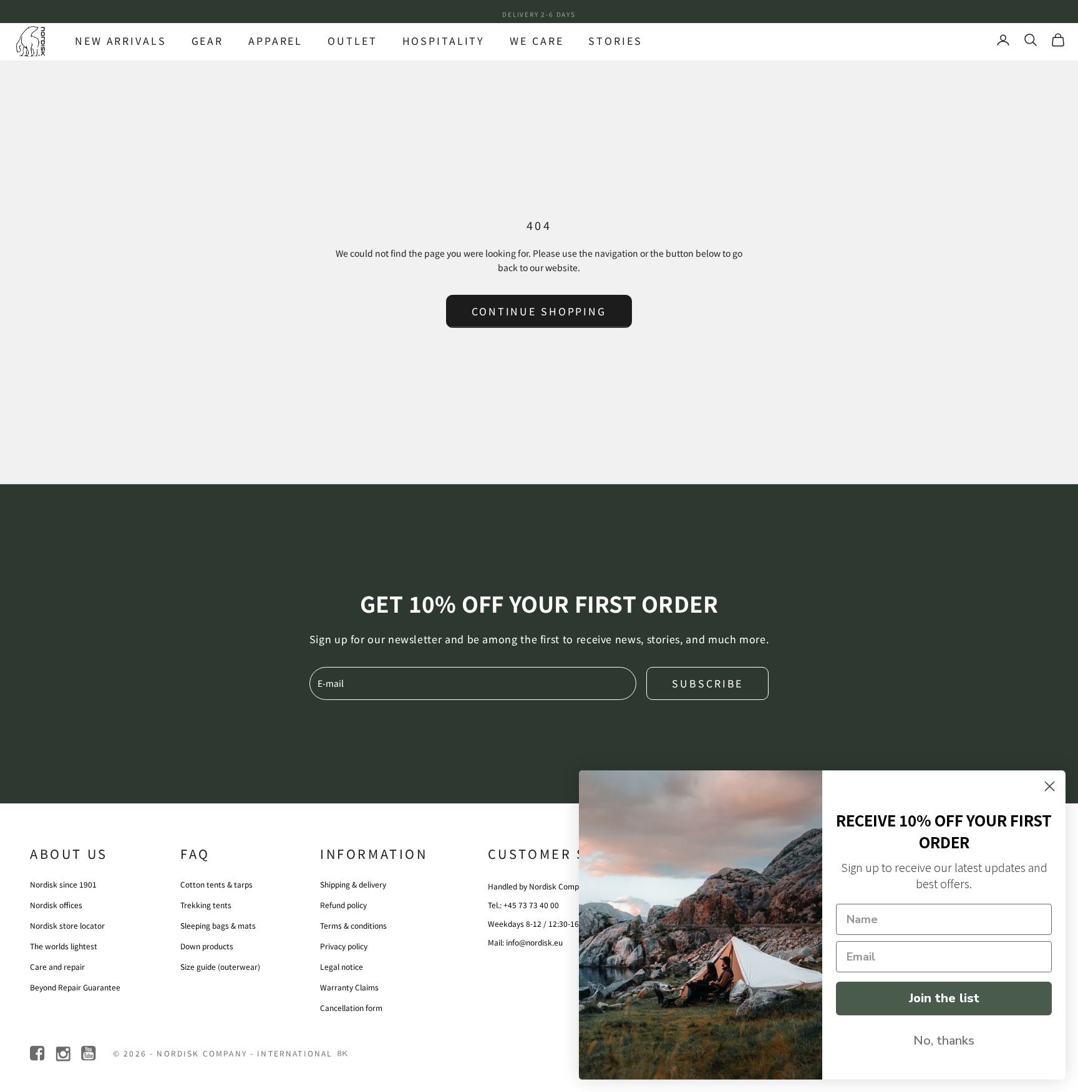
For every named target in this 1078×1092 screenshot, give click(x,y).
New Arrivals (121, 40)
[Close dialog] (1050, 786)
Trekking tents (205, 904)
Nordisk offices (56, 904)
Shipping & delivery (353, 884)
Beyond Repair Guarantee (75, 987)
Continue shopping (539, 311)
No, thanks (943, 1040)
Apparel (275, 40)
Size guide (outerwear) (220, 966)
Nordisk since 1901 (63, 884)
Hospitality (443, 40)
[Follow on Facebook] (38, 1053)
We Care (536, 40)
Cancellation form (351, 1007)
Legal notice (341, 966)
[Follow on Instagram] (64, 1053)
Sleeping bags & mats (218, 925)
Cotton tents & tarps (216, 884)
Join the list (944, 998)
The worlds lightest (63, 946)
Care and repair (57, 966)
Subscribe (707, 683)
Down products (206, 946)
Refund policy (343, 904)
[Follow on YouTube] (89, 1053)
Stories (615, 40)
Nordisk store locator (67, 925)
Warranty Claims (349, 987)
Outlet (352, 40)
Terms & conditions (353, 925)
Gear (208, 40)
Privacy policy (343, 946)
